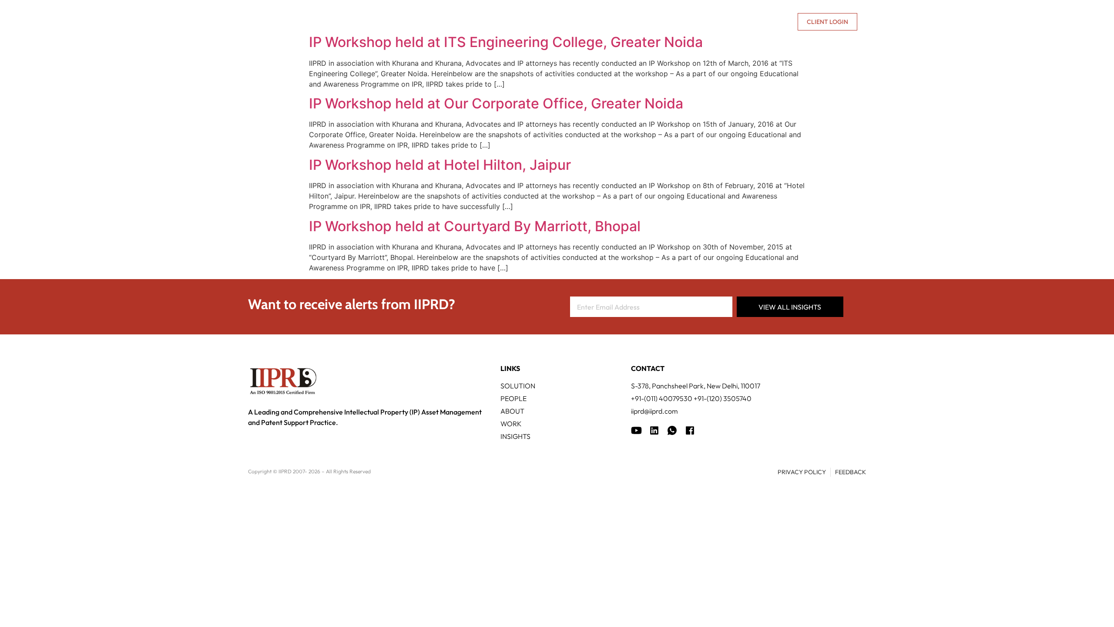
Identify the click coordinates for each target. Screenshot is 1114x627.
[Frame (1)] (654, 430)
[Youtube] (636, 430)
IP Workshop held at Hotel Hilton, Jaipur (440, 164)
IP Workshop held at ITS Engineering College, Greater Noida (506, 42)
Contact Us (770, 22)
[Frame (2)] (690, 430)
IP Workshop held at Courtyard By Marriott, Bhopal (475, 226)
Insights (678, 22)
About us (716, 22)
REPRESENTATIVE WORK (610, 22)
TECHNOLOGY (535, 22)
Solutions (478, 22)
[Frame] (672, 430)
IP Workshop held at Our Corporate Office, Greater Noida (496, 103)
